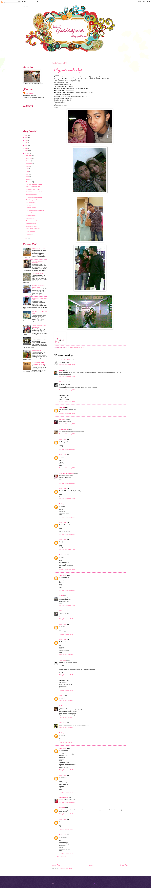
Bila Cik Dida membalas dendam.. (35, 192)
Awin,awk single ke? (31, 215)
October (28, 161)
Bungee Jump (29, 218)
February (28, 182)
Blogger (96, 883)
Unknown (62, 407)
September (29, 163)
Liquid (61, 370)
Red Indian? (29, 205)
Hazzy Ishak (62, 660)
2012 (26, 145)
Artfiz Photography (31, 223)
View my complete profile (29, 100)
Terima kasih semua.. (32, 194)
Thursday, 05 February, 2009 (67, 364)
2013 (26, 143)
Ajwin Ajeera (25, 6)
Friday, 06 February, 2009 (66, 619)
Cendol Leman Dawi (31, 226)
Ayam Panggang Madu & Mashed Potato (38, 286)
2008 (26, 238)
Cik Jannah (62, 610)
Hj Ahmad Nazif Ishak (65, 360)
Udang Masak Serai (37, 273)
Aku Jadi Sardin (30, 202)
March (28, 179)
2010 (26, 150)
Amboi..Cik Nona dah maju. (33, 186)
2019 (26, 135)
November (29, 158)
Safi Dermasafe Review (38, 248)
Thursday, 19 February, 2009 (67, 802)
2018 (26, 137)
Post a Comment (61, 856)
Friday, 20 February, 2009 (66, 814)
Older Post (124, 865)
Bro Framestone (63, 797)
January (28, 234)
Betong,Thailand (30, 231)
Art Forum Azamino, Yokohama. (37, 261)
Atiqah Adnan (63, 382)
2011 (26, 148)
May (27, 174)
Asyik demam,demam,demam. (34, 197)
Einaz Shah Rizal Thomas (66, 473)
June (27, 171)
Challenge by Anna (31, 207)
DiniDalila (62, 705)
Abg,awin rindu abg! (68, 70)
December (29, 155)
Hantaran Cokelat (36, 338)
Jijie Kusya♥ (62, 419)
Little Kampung (63, 429)
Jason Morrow (83, 883)
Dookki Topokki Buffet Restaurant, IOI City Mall (38, 363)
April (27, 176)
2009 (26, 153)
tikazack (61, 595)
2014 (26, 140)
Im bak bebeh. (30, 213)
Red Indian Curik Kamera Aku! (34, 184)
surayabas (62, 807)
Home (90, 865)
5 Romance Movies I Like (33, 189)
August (28, 166)
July (27, 168)
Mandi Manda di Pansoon (33, 228)
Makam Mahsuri (36, 350)
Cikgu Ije (61, 695)
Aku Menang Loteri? (31, 199)
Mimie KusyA (63, 722)
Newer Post (56, 865)
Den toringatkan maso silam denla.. (35, 210)
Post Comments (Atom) (65, 868)
